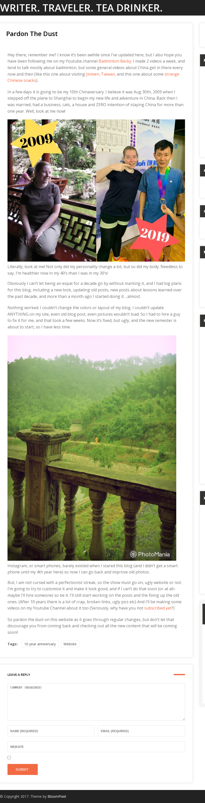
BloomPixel (57, 796)
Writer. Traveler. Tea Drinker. (81, 8)
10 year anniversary (40, 644)
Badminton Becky (114, 61)
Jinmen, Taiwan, (101, 74)
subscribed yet (158, 608)
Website (70, 644)
